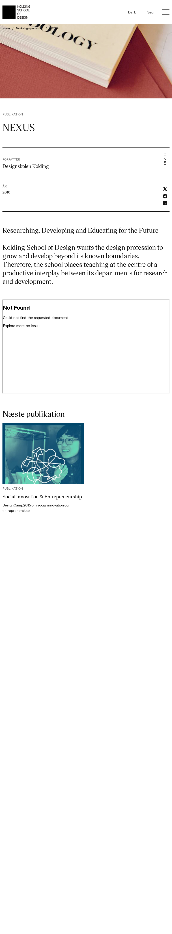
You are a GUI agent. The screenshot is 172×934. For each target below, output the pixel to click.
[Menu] (166, 12)
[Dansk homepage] (16, 12)
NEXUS (53, 28)
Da (130, 12)
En (136, 12)
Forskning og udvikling (29, 28)
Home (6, 28)
